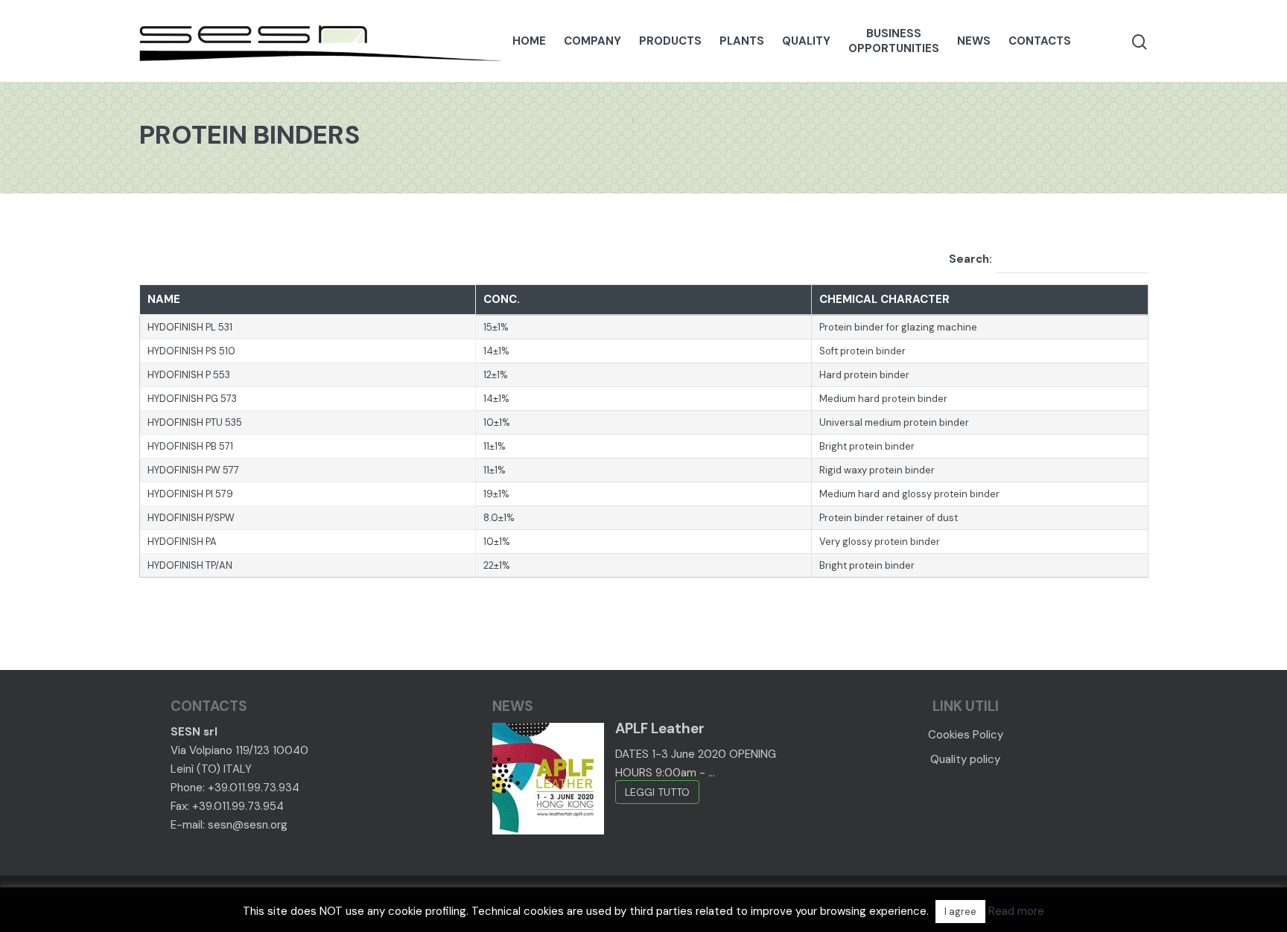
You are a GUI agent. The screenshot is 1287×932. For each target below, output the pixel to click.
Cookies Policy (965, 734)
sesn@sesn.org (247, 824)
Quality (806, 40)
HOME (529, 40)
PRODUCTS (670, 40)
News (974, 40)
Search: (972, 259)
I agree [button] (960, 911)
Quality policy (965, 759)
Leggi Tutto (657, 792)
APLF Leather (660, 728)
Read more (1016, 911)
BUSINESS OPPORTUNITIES (893, 41)
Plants (741, 40)
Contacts (1039, 40)
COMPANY (592, 40)
